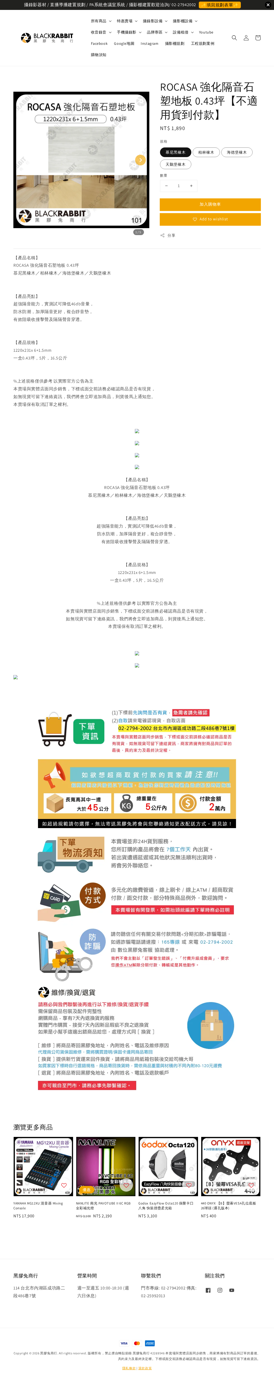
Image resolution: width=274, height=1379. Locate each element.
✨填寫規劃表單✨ (220, 5)
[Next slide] (140, 160)
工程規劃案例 (203, 43)
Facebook (99, 43)
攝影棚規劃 (175, 43)
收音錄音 (98, 32)
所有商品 (98, 20)
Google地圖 (124, 43)
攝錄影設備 (152, 20)
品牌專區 (154, 32)
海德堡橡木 (237, 152)
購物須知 (98, 54)
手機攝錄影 (126, 32)
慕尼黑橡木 (176, 152)
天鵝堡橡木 (176, 164)
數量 (163, 175)
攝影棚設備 (182, 20)
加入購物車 (210, 204)
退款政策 (145, 1368)
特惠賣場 (124, 20)
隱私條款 (129, 1368)
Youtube (206, 32)
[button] (234, 38)
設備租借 (180, 32)
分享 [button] (171, 235)
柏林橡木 (206, 152)
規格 (163, 141)
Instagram (149, 43)
